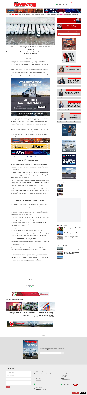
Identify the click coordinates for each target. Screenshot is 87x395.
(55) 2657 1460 (38, 384)
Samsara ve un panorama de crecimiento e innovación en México (30, 196)
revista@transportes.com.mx (41, 389)
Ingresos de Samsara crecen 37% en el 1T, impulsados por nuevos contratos (30, 156)
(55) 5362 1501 (38, 380)
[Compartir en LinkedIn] (33, 286)
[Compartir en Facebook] (27, 286)
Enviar (8, 386)
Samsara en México (34, 228)
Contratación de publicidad (65, 379)
